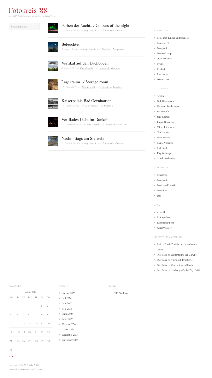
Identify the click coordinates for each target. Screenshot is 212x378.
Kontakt (161, 69)
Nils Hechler (163, 132)
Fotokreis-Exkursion (167, 185)
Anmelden (162, 212)
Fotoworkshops (164, 53)
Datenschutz (163, 79)
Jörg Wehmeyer (164, 153)
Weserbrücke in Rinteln (182, 265)
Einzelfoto (106, 49)
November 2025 (70, 339)
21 (36, 332)
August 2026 (68, 292)
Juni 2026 (67, 303)
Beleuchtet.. (71, 44)
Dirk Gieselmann (165, 101)
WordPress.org (164, 227)
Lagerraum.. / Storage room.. (85, 82)
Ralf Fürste (162, 148)
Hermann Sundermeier (168, 106)
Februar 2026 (69, 324)
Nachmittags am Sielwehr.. (84, 138)
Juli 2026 (66, 298)
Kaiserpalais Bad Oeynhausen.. (87, 100)
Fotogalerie (108, 30)
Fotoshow (119, 30)
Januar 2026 (68, 329)
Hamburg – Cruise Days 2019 (185, 270)
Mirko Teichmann (165, 127)
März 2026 (67, 319)
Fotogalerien (163, 48)
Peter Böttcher (164, 137)
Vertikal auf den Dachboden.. (86, 63)
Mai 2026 (67, 308)
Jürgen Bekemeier (166, 121)
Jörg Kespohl (90, 30)
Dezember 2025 (70, 334)
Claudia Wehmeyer (166, 158)
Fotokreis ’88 (163, 42)
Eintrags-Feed (164, 217)
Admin (160, 95)
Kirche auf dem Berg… (182, 259)
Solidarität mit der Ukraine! (184, 254)
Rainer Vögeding (165, 142)
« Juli (11, 356)
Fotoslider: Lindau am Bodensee (173, 37)
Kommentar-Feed (165, 222)
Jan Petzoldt (163, 111)
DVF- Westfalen (121, 292)
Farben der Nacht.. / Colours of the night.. (96, 25)
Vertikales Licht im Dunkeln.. (86, 119)
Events (160, 63)
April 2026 (67, 313)
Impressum (162, 74)
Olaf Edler (162, 259)
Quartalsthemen (164, 58)
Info (159, 195)
